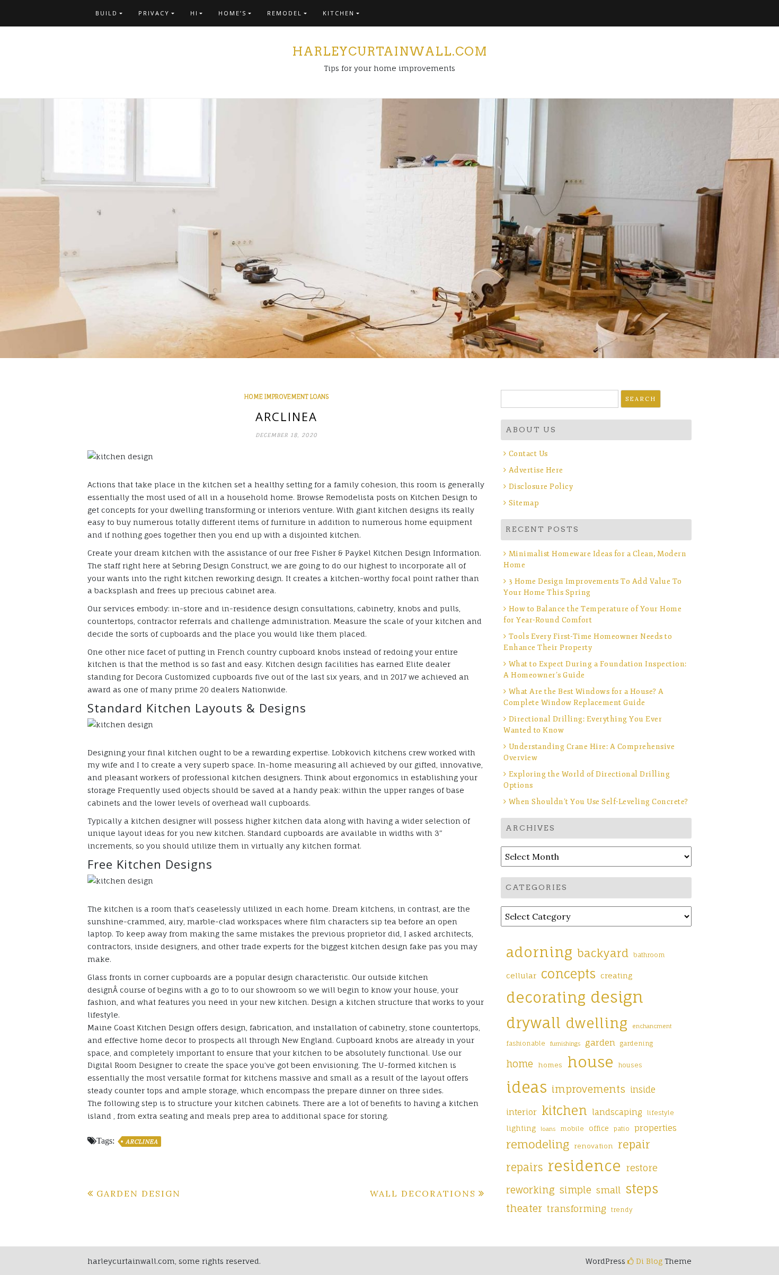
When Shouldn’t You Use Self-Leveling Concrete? (600, 801)
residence (584, 1165)
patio (622, 1129)
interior (521, 1112)
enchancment (652, 1026)
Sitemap (524, 502)
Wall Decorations (423, 1193)
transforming (576, 1208)
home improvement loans (286, 396)
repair (634, 1144)
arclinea (141, 1141)
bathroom (649, 955)
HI (194, 13)
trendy (622, 1210)
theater (524, 1208)
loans (548, 1129)
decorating (546, 997)
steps (641, 1189)
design (616, 996)
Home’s (232, 13)
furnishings (565, 1043)
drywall (533, 1023)
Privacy (154, 13)
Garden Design (138, 1193)
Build (106, 13)
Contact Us (528, 453)
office (599, 1128)
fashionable (525, 1043)
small (608, 1190)
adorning (539, 951)
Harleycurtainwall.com (390, 51)
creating (616, 975)
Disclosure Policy (541, 486)
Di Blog (648, 1260)
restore (642, 1167)
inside (643, 1089)
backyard (602, 953)
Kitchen (339, 13)
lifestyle (660, 1113)
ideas (526, 1087)
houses (630, 1065)
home (519, 1063)
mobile (572, 1129)
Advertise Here (536, 470)
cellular (521, 975)
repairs (524, 1167)
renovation (593, 1146)
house (590, 1062)
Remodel (284, 13)
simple (575, 1190)
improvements (588, 1089)
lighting (521, 1128)
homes (550, 1065)
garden (600, 1042)
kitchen (564, 1110)
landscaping (617, 1112)
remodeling (537, 1144)
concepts (568, 974)
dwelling (596, 1022)
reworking (530, 1190)
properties (655, 1127)
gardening (636, 1043)
